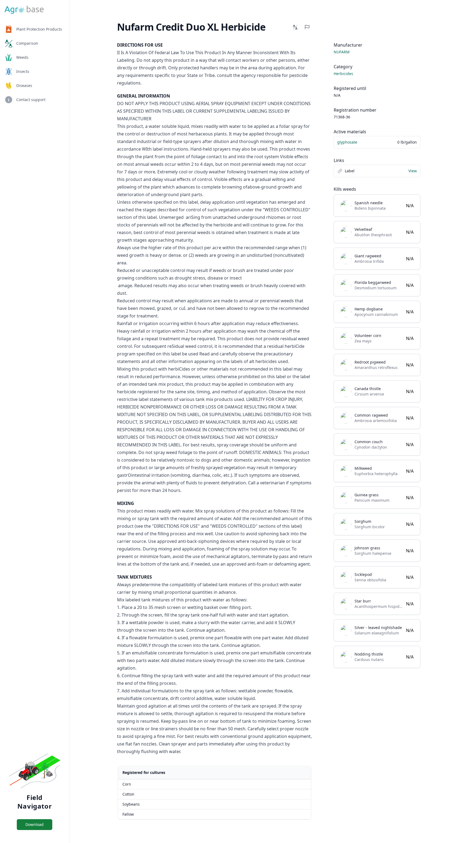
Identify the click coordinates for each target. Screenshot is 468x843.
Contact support (31, 99)
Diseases (24, 85)
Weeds (22, 57)
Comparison (27, 43)
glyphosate (347, 142)
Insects (22, 71)
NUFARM (342, 51)
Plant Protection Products (39, 29)
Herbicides (343, 73)
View (412, 170)
